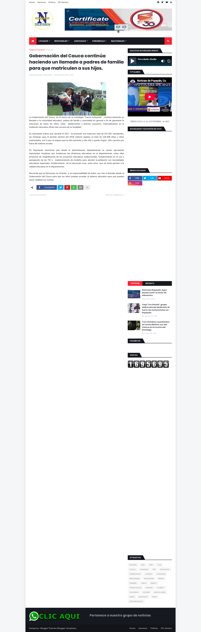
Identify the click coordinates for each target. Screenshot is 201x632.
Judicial (148, 574)
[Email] (80, 187)
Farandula (164, 569)
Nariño (161, 578)
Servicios (41, 2)
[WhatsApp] (74, 187)
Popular (135, 283)
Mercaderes (135, 578)
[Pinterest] (67, 187)
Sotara (153, 583)
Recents (150, 283)
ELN (154, 569)
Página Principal (37, 49)
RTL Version (63, 2)
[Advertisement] (150, 233)
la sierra (160, 587)
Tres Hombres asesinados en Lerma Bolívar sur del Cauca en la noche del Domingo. (156, 326)
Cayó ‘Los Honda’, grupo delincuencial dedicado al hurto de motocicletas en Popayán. (156, 308)
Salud (143, 583)
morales (146, 592)
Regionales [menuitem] (61, 41)
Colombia (144, 569)
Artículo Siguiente (114, 194)
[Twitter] (61, 187)
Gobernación (135, 574)
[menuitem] (32, 41)
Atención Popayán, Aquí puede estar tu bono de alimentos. (154, 293)
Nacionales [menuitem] (117, 41)
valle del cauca (136, 601)
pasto (132, 597)
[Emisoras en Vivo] (168, 61)
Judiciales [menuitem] (80, 41)
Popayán (133, 583)
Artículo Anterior (38, 194)
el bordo (149, 587)
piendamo (143, 597)
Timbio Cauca (135, 587)
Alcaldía (133, 565)
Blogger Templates (67, 628)
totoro (154, 597)
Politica (52, 2)
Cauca (49, 49)
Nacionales (149, 578)
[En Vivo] (132, 61)
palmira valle (159, 592)
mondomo (134, 592)
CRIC (151, 565)
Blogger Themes (48, 628)
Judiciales (161, 574)
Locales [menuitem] (43, 41)
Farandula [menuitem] (98, 41)
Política (154, 628)
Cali (159, 565)
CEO (143, 565)
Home (32, 2)
